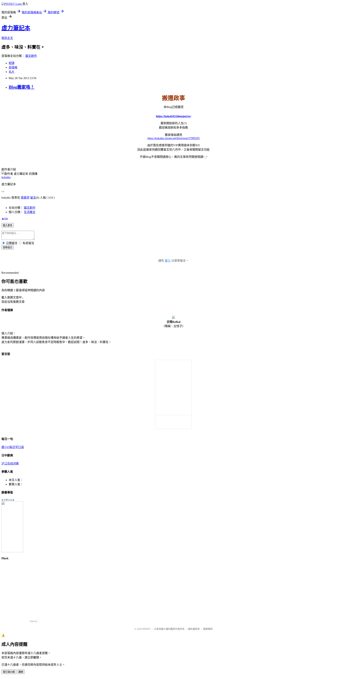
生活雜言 (29, 212)
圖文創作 (31, 55)
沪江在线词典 (10, 463)
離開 (20, 672)
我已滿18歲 (9, 672)
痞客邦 (25, 197)
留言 (33, 197)
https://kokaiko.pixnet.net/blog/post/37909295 (173, 138)
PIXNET (146, 629)
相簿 (11, 63)
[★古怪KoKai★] (12, 551)
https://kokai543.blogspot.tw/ (173, 116)
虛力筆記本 (15, 28)
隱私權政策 (194, 629)
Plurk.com (33, 621)
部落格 (13, 67)
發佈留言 (7, 247)
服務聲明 (208, 629)
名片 (11, 71)
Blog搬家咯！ (22, 87)
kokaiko (6, 177)
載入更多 (7, 225)
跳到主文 (7, 38)
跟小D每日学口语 (12, 447)
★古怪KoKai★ (7, 500)
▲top (4, 218)
